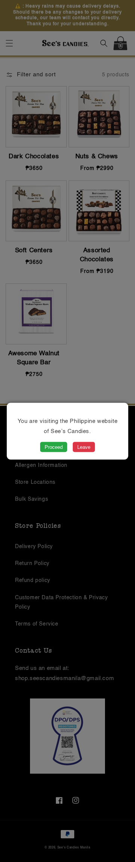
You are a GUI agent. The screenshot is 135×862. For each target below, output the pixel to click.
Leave (83, 447)
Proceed (54, 447)
